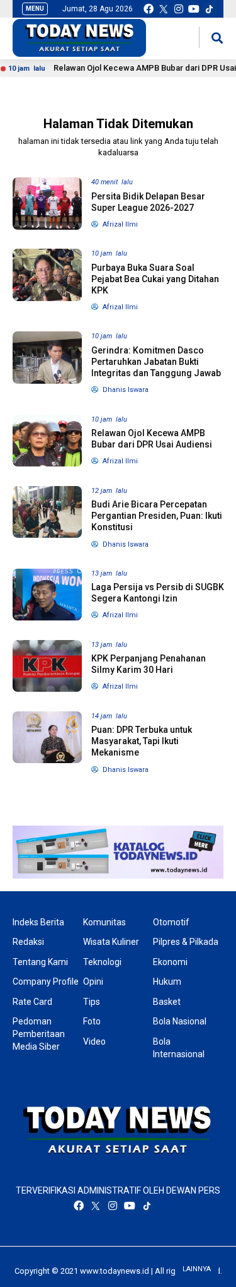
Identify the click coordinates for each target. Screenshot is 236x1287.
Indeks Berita (38, 922)
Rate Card (32, 1002)
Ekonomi (170, 962)
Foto (92, 1021)
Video (94, 1041)
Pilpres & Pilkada (185, 942)
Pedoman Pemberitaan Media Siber (39, 1033)
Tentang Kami (40, 962)
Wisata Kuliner (111, 942)
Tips (91, 1002)
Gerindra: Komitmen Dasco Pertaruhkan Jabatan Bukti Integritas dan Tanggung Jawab (156, 361)
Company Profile (46, 981)
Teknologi (102, 962)
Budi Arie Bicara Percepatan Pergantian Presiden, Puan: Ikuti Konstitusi (156, 515)
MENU (35, 8)
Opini (93, 981)
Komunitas (104, 922)
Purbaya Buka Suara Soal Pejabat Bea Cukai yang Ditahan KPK (155, 279)
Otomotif (171, 922)
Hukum (167, 981)
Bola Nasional (179, 1021)
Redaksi (28, 942)
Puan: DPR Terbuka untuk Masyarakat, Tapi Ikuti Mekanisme (141, 741)
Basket (167, 1002)
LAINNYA (197, 1269)
